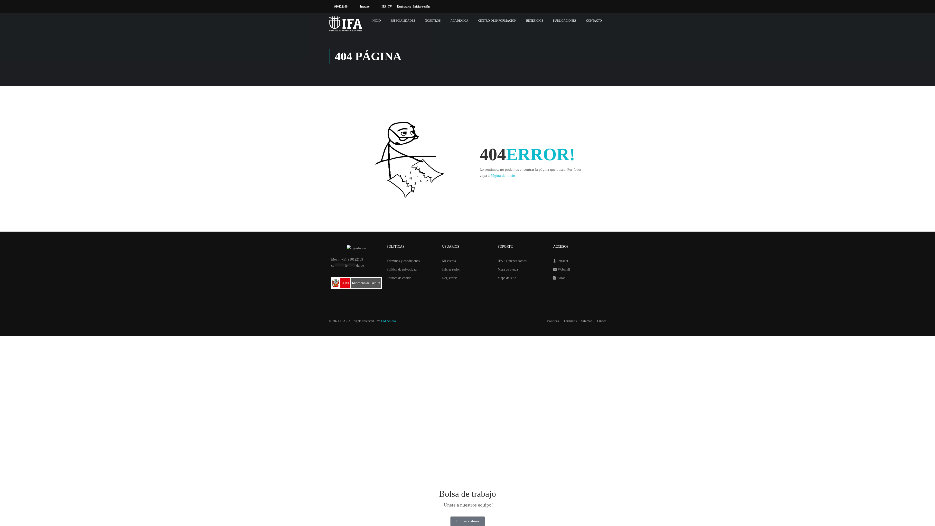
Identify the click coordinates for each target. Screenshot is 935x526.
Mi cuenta (449, 261)
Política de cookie (399, 278)
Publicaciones (564, 20)
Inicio (376, 20)
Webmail (564, 269)
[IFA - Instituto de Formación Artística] (346, 24)
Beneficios (534, 20)
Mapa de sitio (507, 278)
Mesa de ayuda (508, 269)
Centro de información (497, 20)
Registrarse (405, 6)
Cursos (601, 321)
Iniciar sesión (422, 6)
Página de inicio (503, 176)
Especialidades (403, 20)
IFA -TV (386, 6)
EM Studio (388, 321)
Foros (561, 278)
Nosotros (433, 20)
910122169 (340, 6)
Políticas (553, 321)
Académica (459, 20)
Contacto (594, 20)
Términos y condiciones (403, 261)
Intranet (364, 6)
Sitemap (586, 321)
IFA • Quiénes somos (512, 261)
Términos (570, 321)
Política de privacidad (402, 269)
